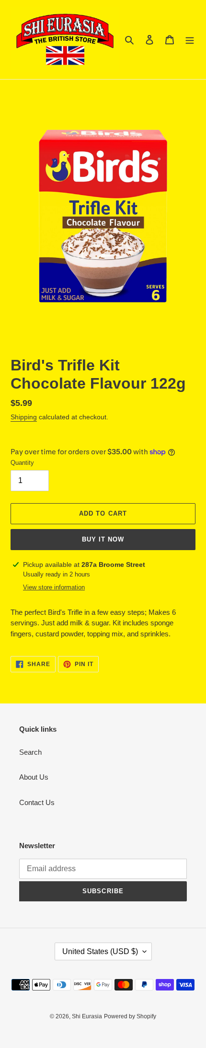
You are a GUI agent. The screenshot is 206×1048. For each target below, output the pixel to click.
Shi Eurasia (87, 1016)
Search (30, 752)
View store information (54, 587)
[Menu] (190, 39)
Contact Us (37, 802)
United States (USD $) (100, 951)
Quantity (22, 462)
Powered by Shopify (130, 1016)
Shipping (24, 417)
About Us (33, 777)
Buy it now (103, 539)
